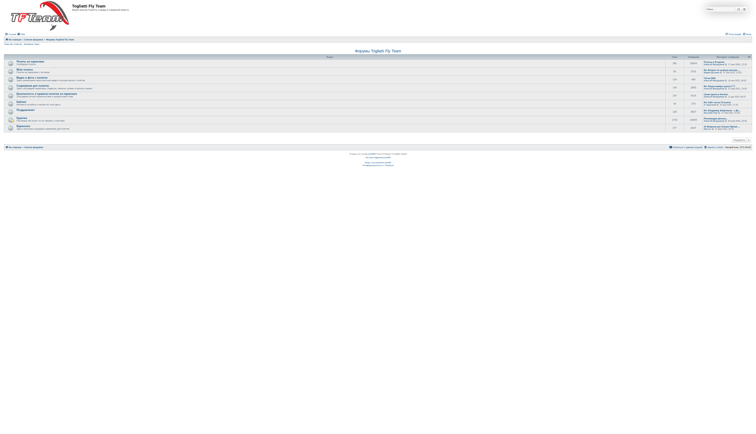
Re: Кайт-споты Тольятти (717, 102)
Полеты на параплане (30, 61)
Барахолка (23, 126)
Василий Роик (711, 113)
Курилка (22, 118)
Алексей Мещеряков (714, 64)
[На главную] (40, 16)
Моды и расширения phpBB (378, 162)
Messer (707, 129)
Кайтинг (21, 101)
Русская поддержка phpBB (378, 157)
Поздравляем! (25, 109)
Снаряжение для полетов (33, 85)
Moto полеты (25, 69)
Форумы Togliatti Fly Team (378, 51)
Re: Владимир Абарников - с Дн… (722, 110)
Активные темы (31, 44)
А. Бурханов (710, 105)
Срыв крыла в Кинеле (716, 94)
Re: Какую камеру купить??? (719, 86)
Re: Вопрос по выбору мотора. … (722, 70)
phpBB (371, 154)
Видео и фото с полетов (32, 77)
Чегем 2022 (710, 78)
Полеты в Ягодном (714, 62)
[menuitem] (21, 34)
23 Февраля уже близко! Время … (722, 126)
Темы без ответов (13, 44)
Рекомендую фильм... (715, 118)
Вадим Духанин (711, 72)
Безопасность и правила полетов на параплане (47, 93)
